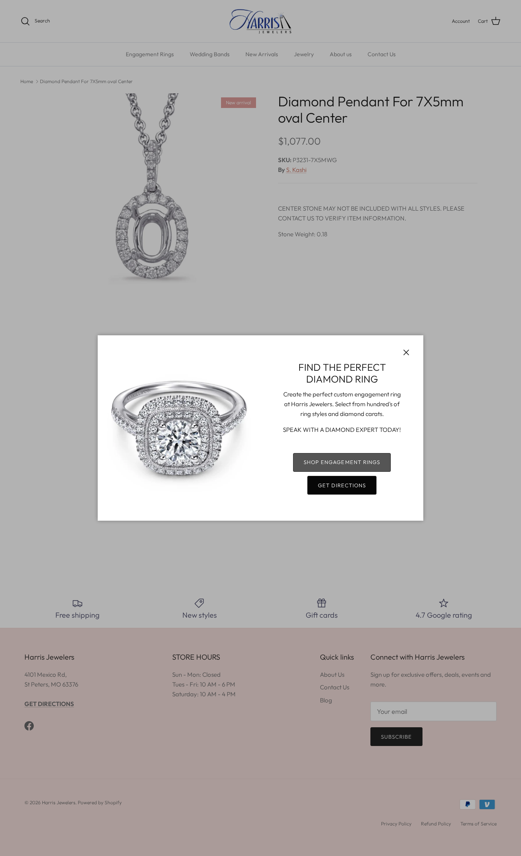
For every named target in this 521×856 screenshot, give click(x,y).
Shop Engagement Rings (342, 462)
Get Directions (342, 485)
